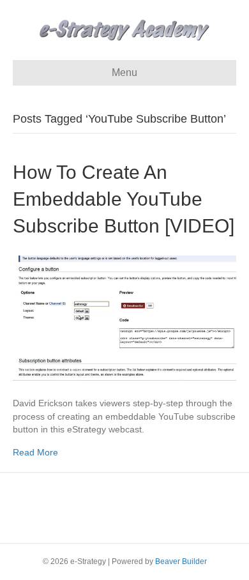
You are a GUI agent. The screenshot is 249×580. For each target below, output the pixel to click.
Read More (35, 452)
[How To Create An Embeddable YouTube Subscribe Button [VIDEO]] (124, 317)
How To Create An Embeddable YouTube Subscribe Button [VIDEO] (123, 199)
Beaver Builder (181, 561)
